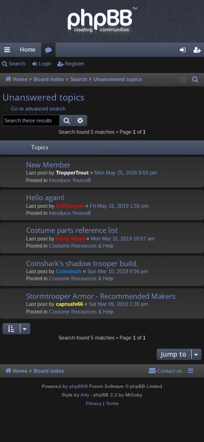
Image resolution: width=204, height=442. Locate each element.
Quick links (9, 51)
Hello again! (45, 197)
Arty (85, 394)
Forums (50, 51)
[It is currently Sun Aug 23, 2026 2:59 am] (183, 79)
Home (28, 49)
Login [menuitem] (184, 51)
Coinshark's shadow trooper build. (82, 263)
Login (45, 63)
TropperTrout (72, 172)
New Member (48, 164)
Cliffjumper (70, 206)
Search (17, 63)
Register (74, 63)
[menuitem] (195, 79)
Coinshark (69, 271)
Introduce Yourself (70, 180)
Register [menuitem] (199, 51)
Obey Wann (70, 238)
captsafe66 (69, 304)
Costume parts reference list (72, 230)
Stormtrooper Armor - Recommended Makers (101, 296)
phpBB (76, 386)
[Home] (102, 21)
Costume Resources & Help (81, 246)
